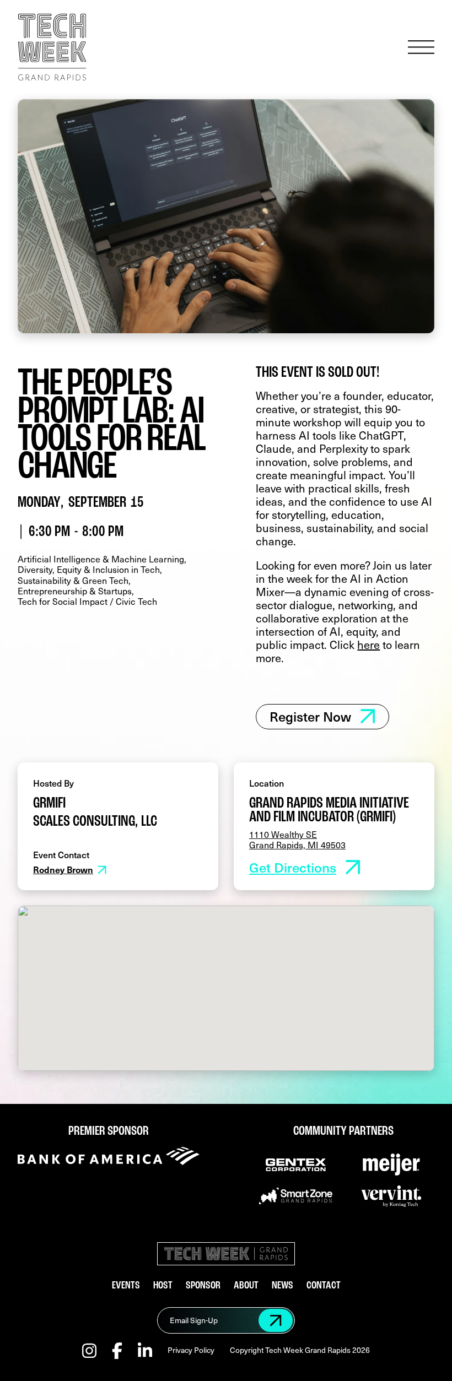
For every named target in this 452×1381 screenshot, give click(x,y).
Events (126, 1286)
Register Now (310, 716)
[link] (322, 716)
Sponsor (203, 1286)
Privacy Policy (191, 1350)
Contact (323, 1286)
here (368, 644)
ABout (246, 1286)
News (282, 1286)
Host (163, 1286)
